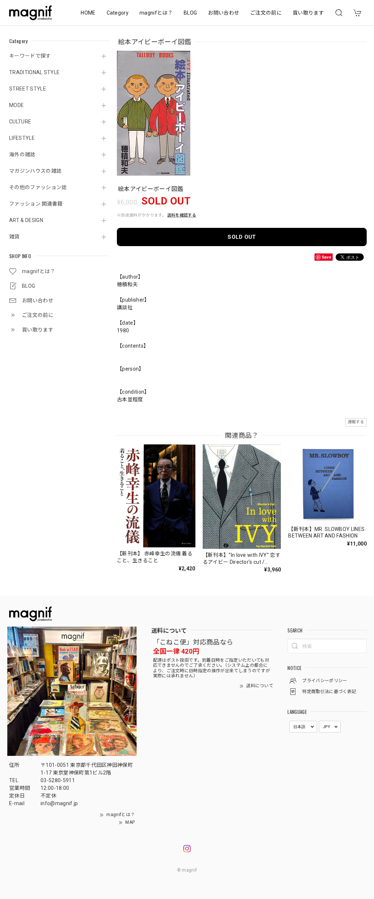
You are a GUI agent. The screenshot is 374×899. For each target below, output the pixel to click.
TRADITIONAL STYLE (34, 72)
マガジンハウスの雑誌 (35, 171)
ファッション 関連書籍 (36, 204)
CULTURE (20, 122)
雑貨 (14, 237)
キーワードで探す (30, 56)
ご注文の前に (266, 13)
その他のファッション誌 (38, 187)
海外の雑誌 (22, 154)
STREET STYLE (27, 89)
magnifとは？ (156, 13)
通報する (356, 422)
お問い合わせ (223, 13)
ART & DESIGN (26, 220)
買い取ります (308, 13)
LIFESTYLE (22, 138)
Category (118, 13)
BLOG (190, 13)
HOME (88, 13)
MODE (16, 105)
